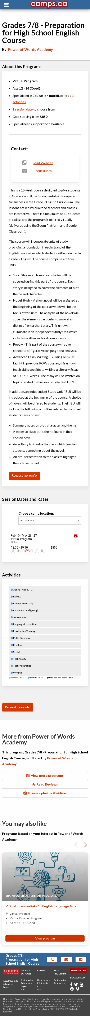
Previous (76, 844)
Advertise (8, 984)
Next (86, 844)
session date (23, 109)
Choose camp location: (36, 513)
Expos (24, 986)
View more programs (47, 775)
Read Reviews (46, 784)
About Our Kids (10, 981)
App (23, 989)
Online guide (27, 980)
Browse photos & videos (47, 793)
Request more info (24, 475)
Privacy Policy (42, 1009)
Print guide (26, 983)
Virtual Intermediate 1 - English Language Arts (40, 906)
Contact (6, 987)
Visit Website (43, 163)
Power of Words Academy (30, 49)
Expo (39, 986)
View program (45, 938)
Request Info (42, 171)
